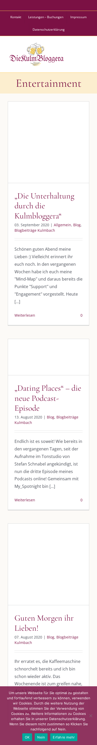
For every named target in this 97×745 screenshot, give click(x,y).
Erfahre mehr (64, 737)
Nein (41, 737)
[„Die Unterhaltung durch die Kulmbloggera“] (48, 142)
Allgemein (31, 149)
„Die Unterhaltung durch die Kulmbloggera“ (44, 206)
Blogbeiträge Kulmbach (34, 230)
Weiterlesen (24, 315)
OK (27, 737)
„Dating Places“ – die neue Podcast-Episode (47, 398)
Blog (46, 149)
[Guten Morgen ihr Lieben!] (48, 564)
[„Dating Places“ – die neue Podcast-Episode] (48, 357)
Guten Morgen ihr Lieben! (44, 623)
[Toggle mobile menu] (86, 53)
